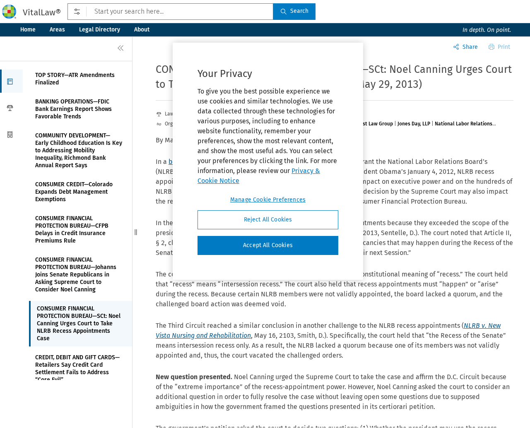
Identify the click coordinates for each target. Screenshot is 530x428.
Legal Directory (99, 29)
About (141, 29)
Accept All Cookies (268, 245)
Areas (57, 29)
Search (299, 10)
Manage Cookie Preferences (268, 199)
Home (28, 29)
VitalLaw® (42, 12)
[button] (11, 81)
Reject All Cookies (268, 219)
